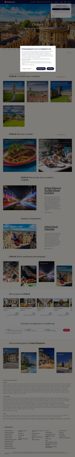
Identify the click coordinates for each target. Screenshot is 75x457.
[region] (38, 59)
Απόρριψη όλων (41, 68)
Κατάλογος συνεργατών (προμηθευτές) (28, 64)
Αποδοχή (50, 68)
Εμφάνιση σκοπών (27, 68)
